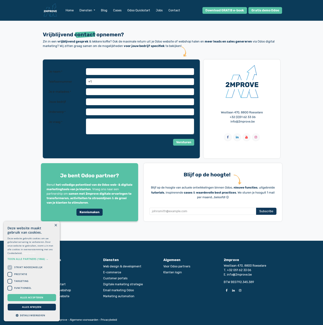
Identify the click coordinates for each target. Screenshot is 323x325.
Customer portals (115, 278)
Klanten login (172, 272)
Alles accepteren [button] (31, 297)
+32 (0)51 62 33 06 (243, 117)
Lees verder (29, 253)
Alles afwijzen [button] (31, 307)
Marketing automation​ (118, 296)
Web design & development (122, 266)
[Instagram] (256, 137)
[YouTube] (246, 137)
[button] (183, 142)
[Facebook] (228, 137)
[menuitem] (69, 10)
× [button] (55, 225)
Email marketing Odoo (118, 290)
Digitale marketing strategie (123, 284)
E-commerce (112, 272)
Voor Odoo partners (176, 266)
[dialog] (32, 271)
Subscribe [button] (266, 211)
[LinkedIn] (237, 137)
